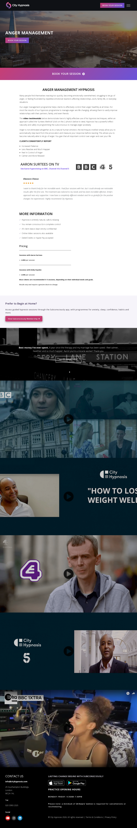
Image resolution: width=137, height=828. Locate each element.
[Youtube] (7, 818)
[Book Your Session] (83, 74)
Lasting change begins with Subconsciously (75, 776)
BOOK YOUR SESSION (112, 5)
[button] (68, 419)
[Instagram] (13, 818)
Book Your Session (66, 74)
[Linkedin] (20, 818)
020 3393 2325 (11, 805)
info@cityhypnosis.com (16, 781)
